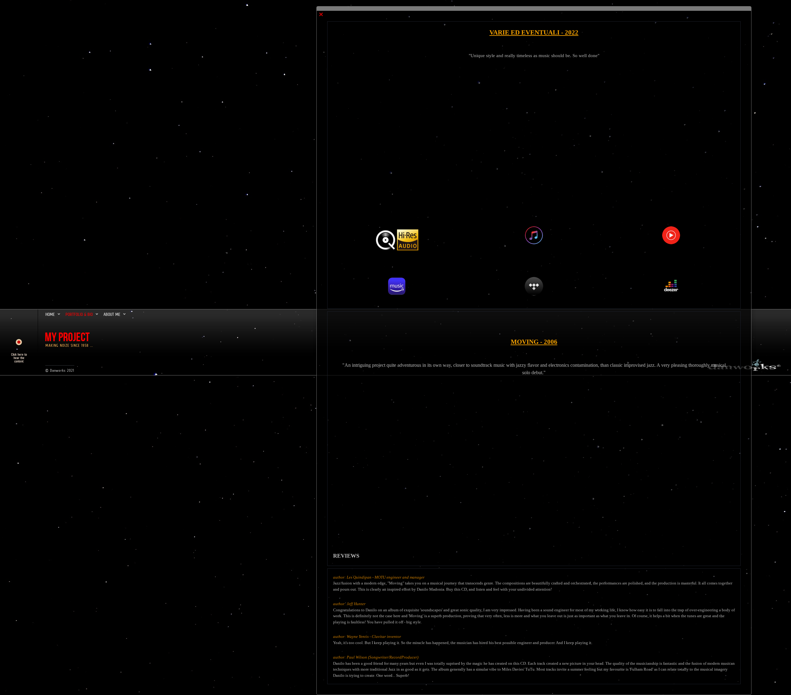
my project (67, 337)
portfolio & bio (79, 314)
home (50, 314)
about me (112, 314)
